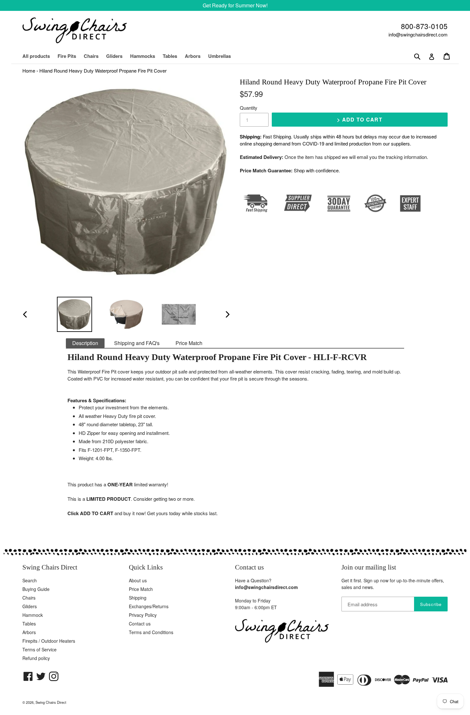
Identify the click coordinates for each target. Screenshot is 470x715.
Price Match (189, 343)
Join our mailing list (368, 567)
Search (29, 580)
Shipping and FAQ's (137, 343)
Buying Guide (36, 589)
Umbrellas (219, 55)
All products (36, 55)
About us (138, 580)
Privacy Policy (143, 615)
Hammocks (142, 55)
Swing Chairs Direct (50, 702)
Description (85, 343)
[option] (74, 314)
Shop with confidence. (317, 170)
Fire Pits (67, 55)
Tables (170, 55)
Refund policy (36, 658)
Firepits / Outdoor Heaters (48, 641)
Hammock (32, 615)
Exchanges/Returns (148, 606)
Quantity (248, 107)
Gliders (114, 55)
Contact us (140, 623)
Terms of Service (39, 649)
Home (28, 70)
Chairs (94, 55)
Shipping (137, 597)
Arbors (192, 55)
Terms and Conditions (151, 632)
